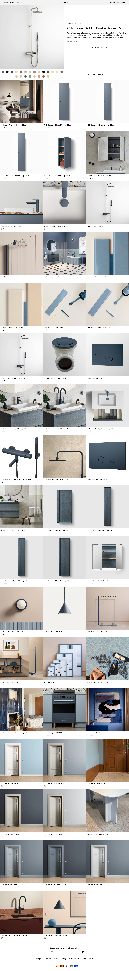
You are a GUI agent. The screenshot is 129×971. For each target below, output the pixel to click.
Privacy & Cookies (74, 958)
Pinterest (48, 958)
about (19, 2)
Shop (6, 2)
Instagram (39, 958)
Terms (55, 958)
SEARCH (112, 2)
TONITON (64, 2)
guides (12, 2)
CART (123, 2)
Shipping (63, 958)
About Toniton (88, 958)
